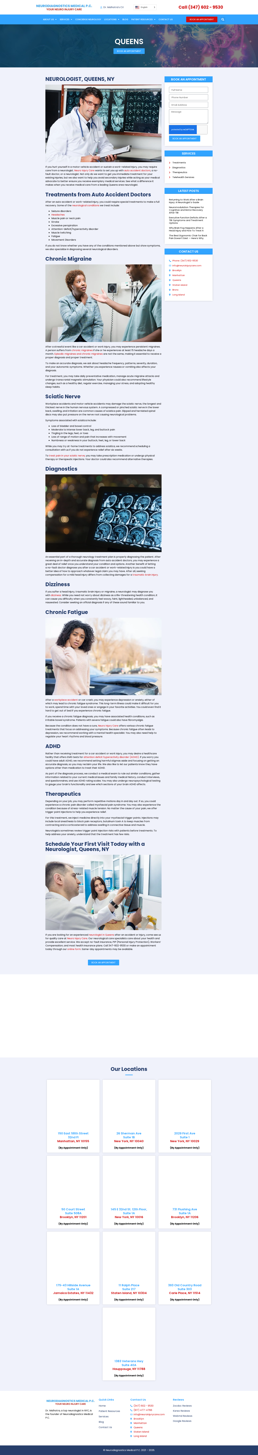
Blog (125, 19)
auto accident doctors (137, 170)
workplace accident (66, 700)
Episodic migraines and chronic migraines (78, 354)
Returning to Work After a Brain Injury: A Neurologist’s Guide (186, 201)
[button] (222, 19)
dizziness (56, 595)
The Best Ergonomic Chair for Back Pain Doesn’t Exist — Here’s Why (188, 237)
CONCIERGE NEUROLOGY (88, 19)
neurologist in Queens (101, 935)
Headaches (58, 214)
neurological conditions (85, 205)
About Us (48, 19)
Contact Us (166, 19)
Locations (110, 19)
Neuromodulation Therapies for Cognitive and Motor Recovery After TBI (186, 210)
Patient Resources (142, 19)
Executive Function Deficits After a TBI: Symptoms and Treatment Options (188, 220)
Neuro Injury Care (84, 170)
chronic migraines (82, 350)
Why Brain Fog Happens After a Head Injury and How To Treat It (186, 229)
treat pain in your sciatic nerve (67, 455)
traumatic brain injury (145, 574)
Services (64, 19)
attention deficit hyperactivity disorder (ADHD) (111, 757)
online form (74, 949)
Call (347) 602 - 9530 (201, 7)
